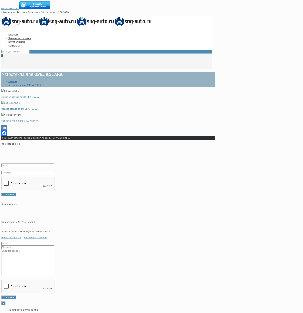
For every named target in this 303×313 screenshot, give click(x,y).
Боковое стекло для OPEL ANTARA (20, 120)
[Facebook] (106, 133)
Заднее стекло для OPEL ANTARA (19, 109)
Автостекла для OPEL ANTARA (24, 85)
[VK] (106, 127)
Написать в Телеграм (35, 237)
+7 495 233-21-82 (10, 8)
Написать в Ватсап (11, 237)
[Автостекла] (76, 25)
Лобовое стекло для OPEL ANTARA (20, 97)
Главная (12, 81)
